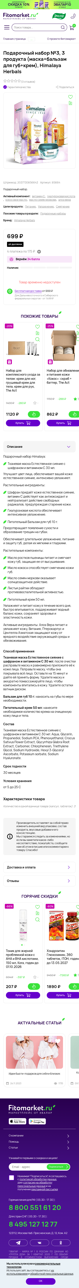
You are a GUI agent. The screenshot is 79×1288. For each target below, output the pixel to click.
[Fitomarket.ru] (20, 16)
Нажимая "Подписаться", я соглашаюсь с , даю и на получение (42, 1182)
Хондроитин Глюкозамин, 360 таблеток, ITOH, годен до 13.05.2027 (63, 957)
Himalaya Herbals (24, 220)
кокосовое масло (16, 200)
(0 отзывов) (28, 82)
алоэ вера (64, 200)
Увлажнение (46, 206)
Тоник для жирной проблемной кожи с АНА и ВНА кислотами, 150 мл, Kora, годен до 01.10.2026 (22, 959)
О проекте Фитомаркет (61, 39)
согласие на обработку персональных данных (35, 1184)
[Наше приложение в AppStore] (17, 1121)
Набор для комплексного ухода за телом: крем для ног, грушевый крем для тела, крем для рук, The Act (23, 380)
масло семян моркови (42, 200)
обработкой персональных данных (51, 1274)
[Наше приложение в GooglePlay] (37, 1121)
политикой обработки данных (38, 1179)
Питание (30, 206)
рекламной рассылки (44, 1189)
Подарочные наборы (53, 213)
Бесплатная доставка (28, 291)
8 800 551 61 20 (35, 1207)
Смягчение (63, 206)
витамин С (38, 196)
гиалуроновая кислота (61, 196)
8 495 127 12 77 (33, 1224)
